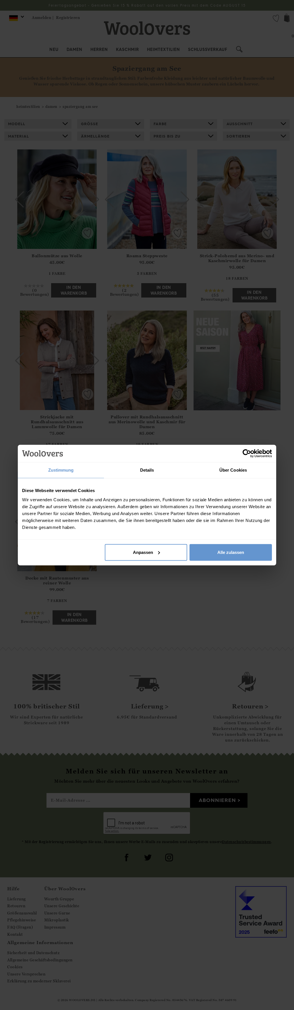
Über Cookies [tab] (233, 470)
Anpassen (143, 552)
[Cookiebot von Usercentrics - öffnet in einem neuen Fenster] (247, 453)
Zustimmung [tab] (61, 470)
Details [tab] (147, 470)
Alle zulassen (230, 552)
